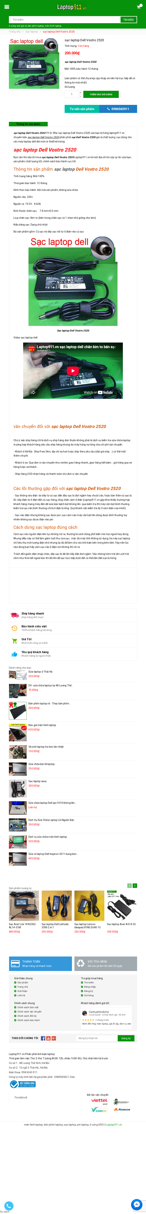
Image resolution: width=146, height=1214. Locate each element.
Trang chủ (22, 986)
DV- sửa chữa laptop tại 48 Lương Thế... (50, 685)
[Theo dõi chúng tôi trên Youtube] (48, 1038)
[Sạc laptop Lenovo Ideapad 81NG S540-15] (89, 906)
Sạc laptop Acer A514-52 (121, 924)
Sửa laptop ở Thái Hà (40, 671)
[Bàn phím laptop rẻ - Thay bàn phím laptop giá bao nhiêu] (18, 711)
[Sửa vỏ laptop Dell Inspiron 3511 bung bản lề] (18, 859)
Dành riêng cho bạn (20, 667)
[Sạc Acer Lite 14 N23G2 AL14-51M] (24, 906)
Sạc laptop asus (37, 781)
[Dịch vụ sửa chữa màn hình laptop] (18, 842)
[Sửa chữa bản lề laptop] (18, 769)
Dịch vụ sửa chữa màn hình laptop (47, 836)
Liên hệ (21, 995)
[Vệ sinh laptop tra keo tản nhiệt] (18, 752)
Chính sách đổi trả (26, 1016)
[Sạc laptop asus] (18, 788)
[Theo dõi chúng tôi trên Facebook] (43, 1038)
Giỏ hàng (89, 995)
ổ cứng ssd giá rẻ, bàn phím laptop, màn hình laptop (35, 26)
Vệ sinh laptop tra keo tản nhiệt (46, 746)
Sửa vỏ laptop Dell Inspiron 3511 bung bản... (53, 854)
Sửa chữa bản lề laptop (41, 764)
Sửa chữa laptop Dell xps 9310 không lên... (52, 802)
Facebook (20, 1097)
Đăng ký (88, 991)
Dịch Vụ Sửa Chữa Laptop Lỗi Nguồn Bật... (52, 820)
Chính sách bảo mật (28, 1007)
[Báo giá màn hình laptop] (18, 732)
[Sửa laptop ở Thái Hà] (18, 675)
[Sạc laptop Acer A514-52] (122, 906)
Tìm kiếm (128, 19)
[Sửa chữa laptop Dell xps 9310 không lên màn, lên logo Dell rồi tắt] (18, 808)
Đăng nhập (90, 986)
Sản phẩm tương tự (20, 888)
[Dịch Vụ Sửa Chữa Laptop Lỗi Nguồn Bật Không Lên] (18, 824)
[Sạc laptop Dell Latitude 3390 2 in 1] (57, 906)
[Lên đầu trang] (139, 1196)
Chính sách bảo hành (28, 1020)
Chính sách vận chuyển (29, 1011)
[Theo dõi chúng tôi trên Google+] (54, 1038)
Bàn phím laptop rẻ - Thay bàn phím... (49, 703)
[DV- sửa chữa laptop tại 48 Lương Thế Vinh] (18, 691)
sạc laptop (64, 169)
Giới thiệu (22, 991)
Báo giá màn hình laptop (42, 725)
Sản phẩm (22, 982)
